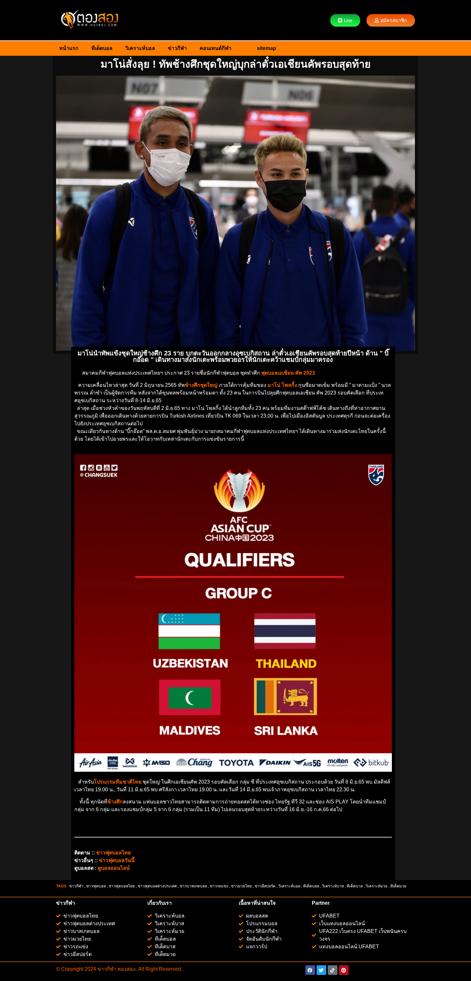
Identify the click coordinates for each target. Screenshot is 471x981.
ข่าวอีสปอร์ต (265, 886)
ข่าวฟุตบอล (96, 886)
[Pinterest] (344, 970)
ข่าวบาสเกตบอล (193, 886)
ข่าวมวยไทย (241, 886)
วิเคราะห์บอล (140, 48)
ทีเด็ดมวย (398, 886)
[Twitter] (321, 970)
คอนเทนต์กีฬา (215, 48)
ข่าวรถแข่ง (219, 886)
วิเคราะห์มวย (376, 886)
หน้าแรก (68, 48)
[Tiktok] (332, 970)
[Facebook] (310, 970)
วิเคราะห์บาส (333, 886)
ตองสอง (126, 969)
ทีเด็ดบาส (355, 886)
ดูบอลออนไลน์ (114, 868)
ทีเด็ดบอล (101, 48)
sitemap (266, 48)
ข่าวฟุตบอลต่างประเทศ (157, 886)
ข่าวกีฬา (177, 48)
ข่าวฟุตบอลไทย (122, 886)
